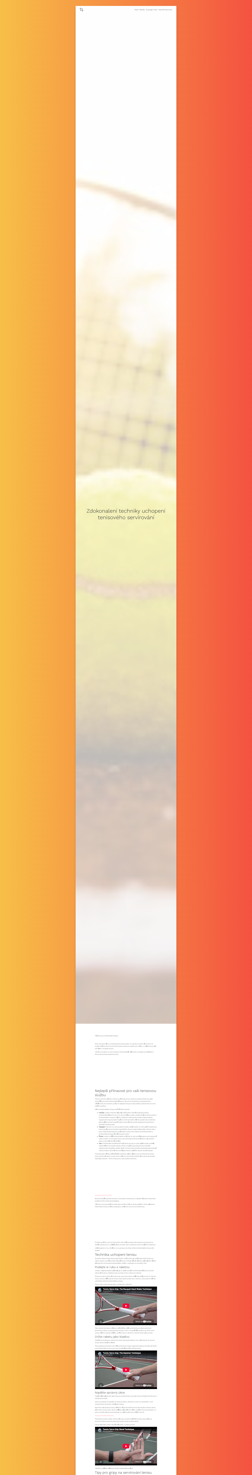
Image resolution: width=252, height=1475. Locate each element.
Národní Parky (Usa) (165, 10)
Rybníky (142, 10)
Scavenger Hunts (151, 10)
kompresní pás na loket (103, 1195)
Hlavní (136, 10)
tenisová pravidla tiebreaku (104, 1415)
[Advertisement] (126, 1072)
